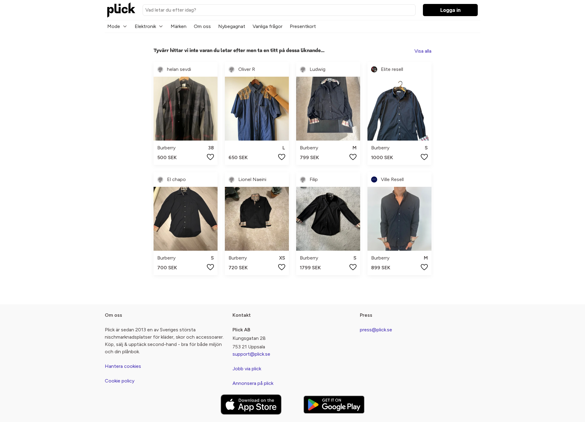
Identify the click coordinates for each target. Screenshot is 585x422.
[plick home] (121, 10)
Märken (178, 26)
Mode (113, 26)
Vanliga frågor (267, 26)
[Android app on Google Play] (334, 404)
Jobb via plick (246, 368)
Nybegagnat (231, 26)
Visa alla (422, 51)
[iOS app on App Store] (251, 404)
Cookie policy (119, 381)
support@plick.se (251, 354)
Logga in (450, 10)
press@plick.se (376, 330)
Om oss (202, 26)
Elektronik (145, 26)
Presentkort (303, 26)
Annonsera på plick (252, 383)
